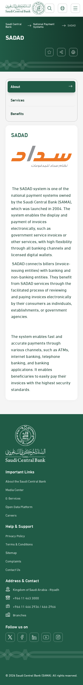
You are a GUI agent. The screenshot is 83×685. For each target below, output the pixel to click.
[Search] (49, 8)
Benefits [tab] (17, 113)
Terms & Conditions (19, 544)
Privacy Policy (15, 536)
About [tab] (15, 86)
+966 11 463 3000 (26, 598)
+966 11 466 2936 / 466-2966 (34, 606)
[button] (61, 52)
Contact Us (13, 569)
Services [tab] (17, 99)
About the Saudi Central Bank (26, 481)
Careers (11, 515)
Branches (19, 615)
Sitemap (11, 552)
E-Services (13, 498)
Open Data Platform (19, 506)
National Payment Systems (43, 25)
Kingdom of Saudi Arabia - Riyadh (36, 589)
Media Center (15, 489)
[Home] (25, 8)
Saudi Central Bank (13, 25)
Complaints (13, 561)
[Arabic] (62, 8)
